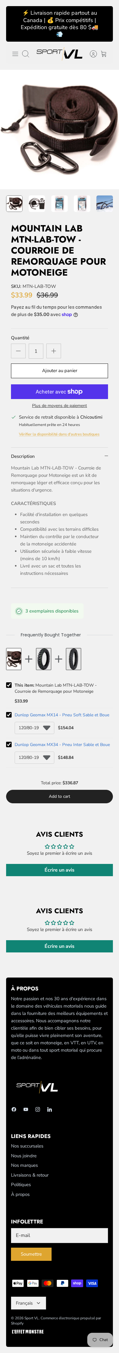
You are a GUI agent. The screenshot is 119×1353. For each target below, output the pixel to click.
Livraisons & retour (30, 1175)
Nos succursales (27, 1146)
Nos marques (24, 1165)
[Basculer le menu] (15, 54)
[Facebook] (14, 1109)
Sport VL (31, 1318)
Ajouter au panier (59, 370)
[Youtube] (26, 1109)
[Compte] (90, 54)
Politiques (21, 1185)
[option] (59, 129)
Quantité (20, 338)
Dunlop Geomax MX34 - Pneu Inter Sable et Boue (62, 745)
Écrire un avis (59, 870)
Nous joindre (24, 1156)
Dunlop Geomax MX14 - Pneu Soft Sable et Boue (62, 715)
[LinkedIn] (50, 1109)
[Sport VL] (59, 54)
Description (23, 456)
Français (24, 1303)
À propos (20, 1194)
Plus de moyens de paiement (59, 406)
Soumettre (31, 1254)
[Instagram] (38, 1109)
